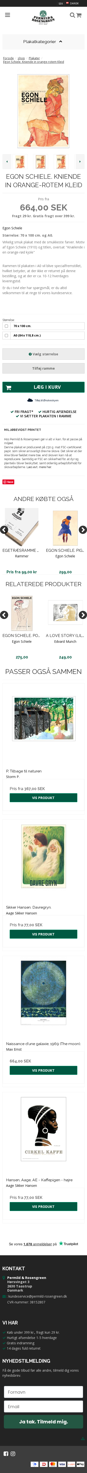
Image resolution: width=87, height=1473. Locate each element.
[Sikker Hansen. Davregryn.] (43, 860)
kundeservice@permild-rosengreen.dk (37, 1296)
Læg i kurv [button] (47, 387)
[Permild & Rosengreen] (43, 17)
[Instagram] (13, 1453)
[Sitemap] (83, 1438)
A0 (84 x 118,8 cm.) (27, 335)
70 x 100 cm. (22, 326)
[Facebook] (6, 1453)
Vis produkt (43, 797)
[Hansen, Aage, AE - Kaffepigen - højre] (43, 1133)
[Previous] (4, 530)
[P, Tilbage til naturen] (43, 724)
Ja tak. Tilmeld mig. (43, 1421)
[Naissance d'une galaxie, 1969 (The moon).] (43, 997)
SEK (60, 3)
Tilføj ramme (43, 368)
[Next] (83, 530)
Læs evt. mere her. (39, 467)
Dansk (74, 3)
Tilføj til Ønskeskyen (46, 400)
